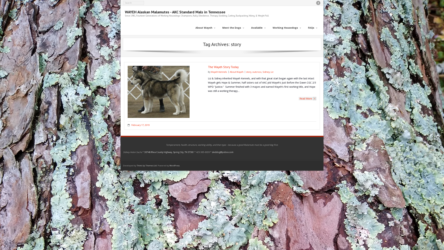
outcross (257, 71)
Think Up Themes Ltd (147, 165)
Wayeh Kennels (219, 71)
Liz (272, 71)
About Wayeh (237, 71)
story (248, 71)
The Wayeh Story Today (223, 67)
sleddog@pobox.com (222, 152)
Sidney (266, 71)
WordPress (174, 165)
